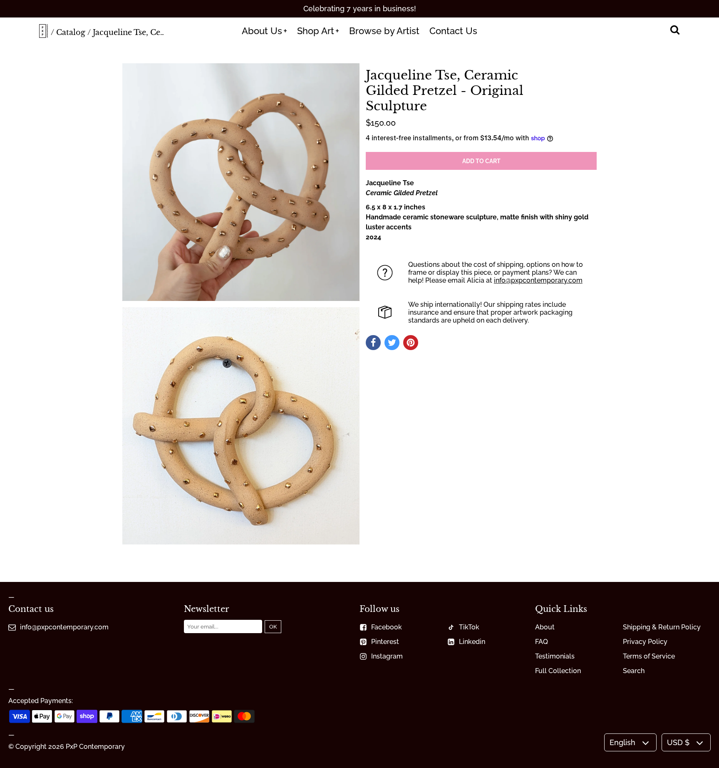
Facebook (386, 627)
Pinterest (385, 642)
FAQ (541, 642)
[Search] (674, 31)
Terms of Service (649, 656)
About (545, 627)
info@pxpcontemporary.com (538, 280)
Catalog (70, 32)
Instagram (387, 656)
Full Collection (558, 671)
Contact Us (453, 30)
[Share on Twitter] (391, 342)
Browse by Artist (384, 30)
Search (634, 671)
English (622, 742)
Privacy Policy (645, 642)
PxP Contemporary (95, 747)
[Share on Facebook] (373, 342)
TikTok (469, 627)
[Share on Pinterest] (410, 342)
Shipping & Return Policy (662, 627)
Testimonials (555, 656)
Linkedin (472, 642)
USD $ (678, 742)
